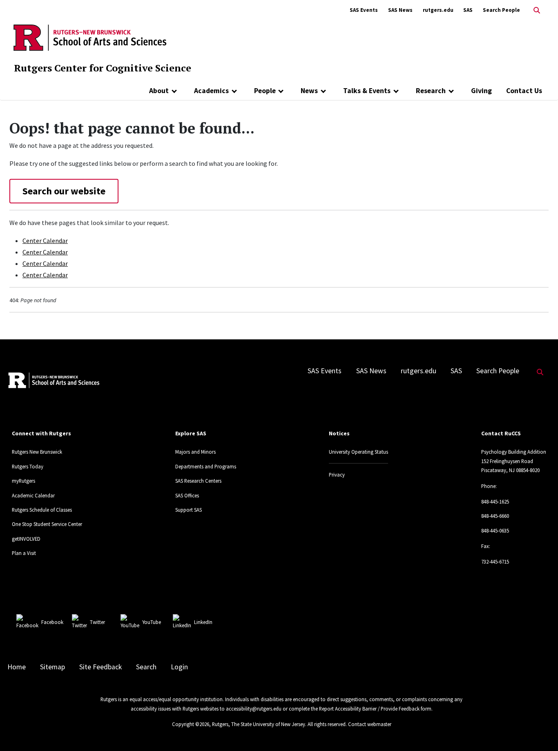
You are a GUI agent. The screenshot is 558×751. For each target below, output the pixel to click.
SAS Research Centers (198, 480)
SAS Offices (187, 495)
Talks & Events (367, 90)
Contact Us (524, 90)
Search (146, 666)
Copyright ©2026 (190, 724)
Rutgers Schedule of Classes (42, 509)
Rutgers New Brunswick (37, 451)
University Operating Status (358, 451)
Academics (211, 90)
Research (431, 90)
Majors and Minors (195, 451)
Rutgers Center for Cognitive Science (102, 67)
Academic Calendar (33, 495)
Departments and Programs (205, 466)
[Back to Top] (540, 731)
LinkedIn (203, 622)
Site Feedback (100, 666)
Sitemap (52, 666)
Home (16, 666)
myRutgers (23, 480)
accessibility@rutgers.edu (253, 708)
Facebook (52, 622)
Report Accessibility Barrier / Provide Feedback (369, 708)
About (159, 90)
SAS (468, 10)
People (265, 90)
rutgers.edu (438, 10)
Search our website (63, 191)
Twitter (97, 622)
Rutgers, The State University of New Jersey (258, 724)
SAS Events (364, 10)
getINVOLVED (26, 538)
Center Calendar (45, 240)
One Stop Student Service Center (47, 524)
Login (179, 666)
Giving (481, 90)
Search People (501, 10)
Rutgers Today (27, 466)
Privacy (337, 474)
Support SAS (188, 509)
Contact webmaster (369, 724)
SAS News (400, 10)
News (309, 90)
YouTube (151, 622)
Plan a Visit (24, 553)
